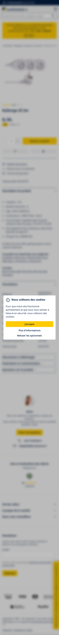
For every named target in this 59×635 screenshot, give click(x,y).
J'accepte (29, 324)
